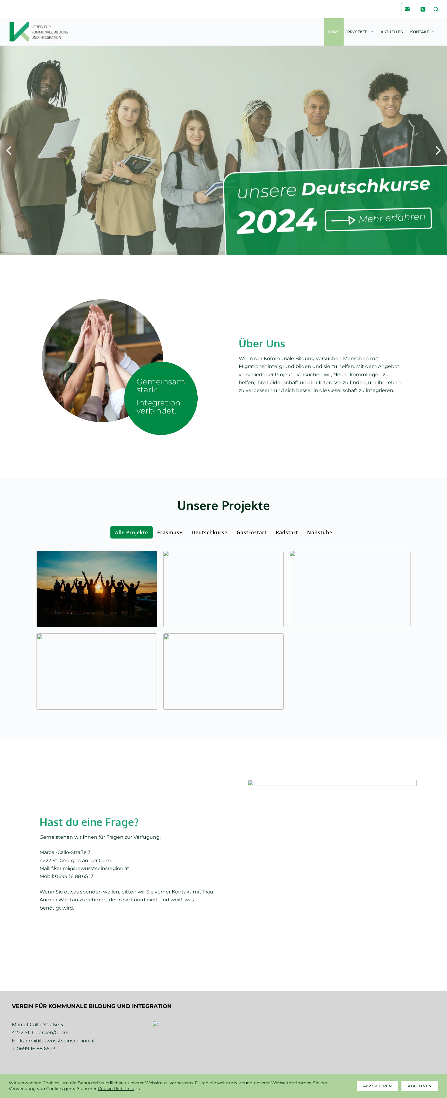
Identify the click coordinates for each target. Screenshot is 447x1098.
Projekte (357, 31)
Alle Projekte (131, 532)
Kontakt (419, 31)
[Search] (436, 9)
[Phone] (423, 9)
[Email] (407, 9)
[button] (9, 150)
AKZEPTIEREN (377, 1085)
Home (334, 31)
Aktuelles (392, 31)
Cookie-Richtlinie (116, 1088)
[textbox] (92, 1006)
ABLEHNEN (420, 1085)
